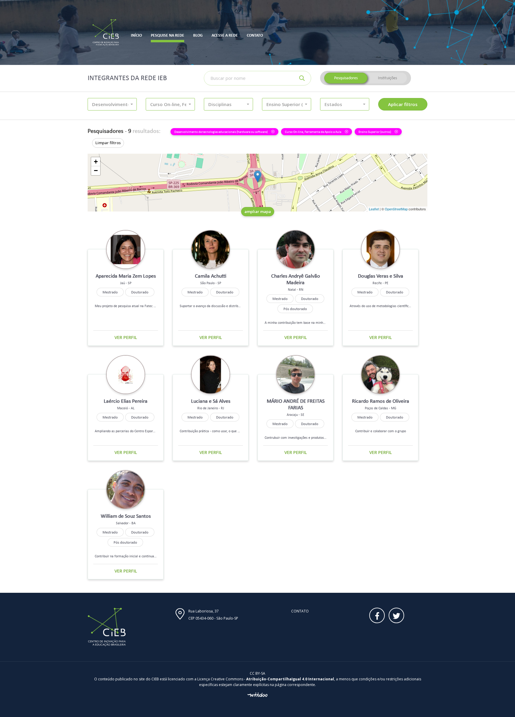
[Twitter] (396, 615)
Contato (300, 611)
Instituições (387, 77)
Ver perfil (125, 337)
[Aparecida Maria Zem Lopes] (257, 176)
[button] (112, 104)
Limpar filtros (108, 142)
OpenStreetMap (396, 208)
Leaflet (374, 208)
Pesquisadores (346, 77)
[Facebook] (377, 615)
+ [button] (96, 161)
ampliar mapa (257, 211)
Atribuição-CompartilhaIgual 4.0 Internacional (290, 679)
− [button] (96, 170)
